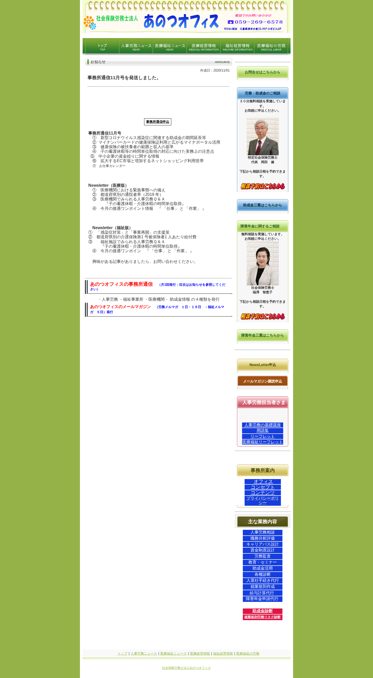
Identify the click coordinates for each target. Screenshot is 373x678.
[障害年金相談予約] (263, 318)
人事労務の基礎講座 (262, 425)
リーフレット (262, 436)
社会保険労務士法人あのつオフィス (186, 668)
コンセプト (263, 487)
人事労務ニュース (144, 653)
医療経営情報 (200, 653)
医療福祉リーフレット (262, 442)
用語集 (263, 430)
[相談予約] (263, 188)
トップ (122, 653)
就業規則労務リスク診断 (262, 617)
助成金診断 (262, 611)
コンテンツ (263, 492)
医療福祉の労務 (247, 653)
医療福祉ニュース (173, 653)
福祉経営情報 (223, 653)
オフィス (263, 481)
